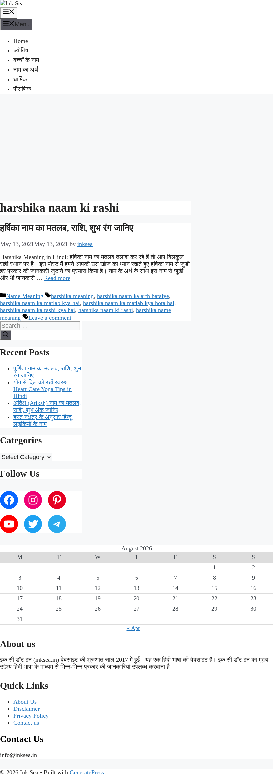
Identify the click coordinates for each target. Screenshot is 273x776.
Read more (57, 278)
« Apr (133, 628)
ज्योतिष (20, 50)
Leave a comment (49, 317)
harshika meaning (72, 296)
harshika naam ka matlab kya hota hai (128, 303)
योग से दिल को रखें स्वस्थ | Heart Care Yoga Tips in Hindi (42, 389)
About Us (25, 701)
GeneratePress (87, 772)
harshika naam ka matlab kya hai (40, 303)
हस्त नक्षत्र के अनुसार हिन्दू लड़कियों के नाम (42, 420)
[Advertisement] (136, 146)
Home (20, 41)
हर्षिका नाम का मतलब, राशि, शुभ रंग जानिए (66, 228)
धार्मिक (20, 79)
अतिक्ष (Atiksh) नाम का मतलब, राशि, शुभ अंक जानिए (47, 406)
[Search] (5, 335)
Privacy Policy (31, 715)
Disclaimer (26, 708)
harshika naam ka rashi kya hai (37, 310)
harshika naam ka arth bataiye (133, 296)
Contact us (26, 722)
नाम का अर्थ (25, 69)
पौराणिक (22, 89)
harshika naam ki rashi (105, 310)
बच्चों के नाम (26, 60)
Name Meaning (24, 296)
